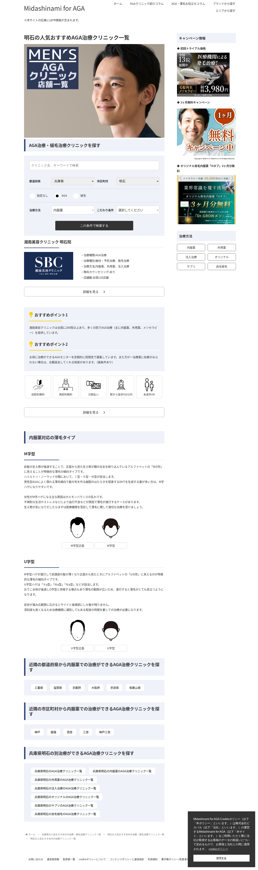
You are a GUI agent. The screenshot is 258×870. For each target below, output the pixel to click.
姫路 (53, 732)
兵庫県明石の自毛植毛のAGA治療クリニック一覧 (65, 814)
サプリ (191, 266)
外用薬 (221, 247)
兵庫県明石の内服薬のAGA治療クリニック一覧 (122, 771)
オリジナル (222, 257)
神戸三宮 (104, 732)
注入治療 (191, 257)
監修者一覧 (69, 859)
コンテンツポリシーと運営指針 (127, 859)
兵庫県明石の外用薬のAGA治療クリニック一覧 (64, 779)
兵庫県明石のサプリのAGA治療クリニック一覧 (64, 805)
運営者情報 (53, 859)
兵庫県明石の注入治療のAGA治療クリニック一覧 (65, 788)
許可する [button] (221, 858)
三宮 (86, 732)
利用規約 (153, 859)
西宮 (69, 732)
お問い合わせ (35, 859)
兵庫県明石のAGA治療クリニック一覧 (58, 771)
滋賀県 (58, 687)
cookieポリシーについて (92, 859)
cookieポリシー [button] (218, 849)
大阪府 (95, 687)
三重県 (39, 687)
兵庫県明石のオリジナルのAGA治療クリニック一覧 (67, 797)
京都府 (76, 687)
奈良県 (114, 687)
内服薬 (191, 247)
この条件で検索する (94, 225)
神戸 (37, 732)
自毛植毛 (221, 266)
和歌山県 (135, 687)
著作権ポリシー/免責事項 (175, 859)
